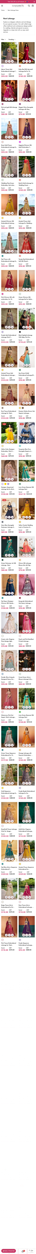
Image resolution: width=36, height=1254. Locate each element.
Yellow (3, 446)
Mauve (3, 66)
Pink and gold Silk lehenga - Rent (9, 108)
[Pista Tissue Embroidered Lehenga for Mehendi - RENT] (9, 1002)
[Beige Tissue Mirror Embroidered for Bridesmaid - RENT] (9, 889)
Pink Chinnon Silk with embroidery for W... (7, 298)
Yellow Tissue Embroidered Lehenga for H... (27, 1020)
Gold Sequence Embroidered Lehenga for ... (9, 792)
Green (3, 180)
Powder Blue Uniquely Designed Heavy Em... (8, 678)
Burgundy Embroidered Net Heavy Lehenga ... (26, 602)
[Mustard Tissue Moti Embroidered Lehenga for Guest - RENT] (9, 357)
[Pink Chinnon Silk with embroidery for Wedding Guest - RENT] (9, 281)
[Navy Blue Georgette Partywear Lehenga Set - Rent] (9, 509)
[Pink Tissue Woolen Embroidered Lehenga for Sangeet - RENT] (27, 964)
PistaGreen (3, 1016)
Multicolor (20, 826)
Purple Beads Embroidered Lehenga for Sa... (27, 792)
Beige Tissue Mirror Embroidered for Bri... (7, 906)
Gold (5, 484)
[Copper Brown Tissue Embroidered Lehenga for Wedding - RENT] (27, 1040)
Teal (3, 256)
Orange (20, 560)
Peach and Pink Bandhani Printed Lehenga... (26, 640)
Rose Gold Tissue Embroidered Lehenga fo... (9, 146)
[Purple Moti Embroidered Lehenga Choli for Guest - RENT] (9, 319)
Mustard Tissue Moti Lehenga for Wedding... (26, 222)
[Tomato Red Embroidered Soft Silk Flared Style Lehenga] (27, 243)
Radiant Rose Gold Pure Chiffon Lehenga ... (8, 1210)
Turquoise (20, 446)
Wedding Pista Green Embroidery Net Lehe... (8, 184)
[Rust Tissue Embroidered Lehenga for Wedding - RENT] (9, 395)
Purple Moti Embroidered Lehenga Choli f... (8, 336)
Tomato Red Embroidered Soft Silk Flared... (26, 260)
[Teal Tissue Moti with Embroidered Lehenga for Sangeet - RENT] (9, 1040)
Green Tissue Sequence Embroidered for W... (8, 754)
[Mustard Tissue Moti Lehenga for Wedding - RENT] (27, 205)
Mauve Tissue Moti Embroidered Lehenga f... (9, 70)
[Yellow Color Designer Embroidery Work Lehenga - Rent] (9, 433)
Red (20, 66)
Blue (3, 674)
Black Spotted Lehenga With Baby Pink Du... (25, 336)
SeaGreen (20, 370)
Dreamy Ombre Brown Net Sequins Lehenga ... (27, 412)
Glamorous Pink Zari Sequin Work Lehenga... (8, 716)
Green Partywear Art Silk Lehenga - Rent (8, 564)
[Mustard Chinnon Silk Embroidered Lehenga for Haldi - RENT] (9, 205)
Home (3, 10)
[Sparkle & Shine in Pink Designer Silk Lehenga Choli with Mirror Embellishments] (27, 1230)
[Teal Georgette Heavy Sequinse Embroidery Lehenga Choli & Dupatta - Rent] (27, 1116)
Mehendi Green (5, 1168)
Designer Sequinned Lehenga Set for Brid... (8, 488)
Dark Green (3, 560)
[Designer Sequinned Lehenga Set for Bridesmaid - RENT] (9, 471)
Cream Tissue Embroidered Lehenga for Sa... (9, 1096)
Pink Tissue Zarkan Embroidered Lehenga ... (26, 1096)
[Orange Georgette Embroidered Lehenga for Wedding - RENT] (9, 964)
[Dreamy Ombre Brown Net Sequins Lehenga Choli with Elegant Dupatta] (27, 395)
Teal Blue (3, 864)
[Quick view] (12, 61)
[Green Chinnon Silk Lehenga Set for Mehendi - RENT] (27, 281)
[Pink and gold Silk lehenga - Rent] (9, 91)
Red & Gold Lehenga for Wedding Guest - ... (26, 184)
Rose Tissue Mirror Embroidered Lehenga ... (26, 906)
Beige (3, 902)
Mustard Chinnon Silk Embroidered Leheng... (8, 222)
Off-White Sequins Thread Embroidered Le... (26, 1172)
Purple (3, 332)
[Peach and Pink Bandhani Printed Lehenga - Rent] (27, 623)
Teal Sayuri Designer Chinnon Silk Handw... (7, 602)
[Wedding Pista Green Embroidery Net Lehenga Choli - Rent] (9, 167)
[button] (33, 6)
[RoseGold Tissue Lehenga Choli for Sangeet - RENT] (9, 813)
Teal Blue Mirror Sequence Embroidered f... (9, 868)
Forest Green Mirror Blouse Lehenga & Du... (26, 678)
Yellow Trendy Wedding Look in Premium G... (26, 526)
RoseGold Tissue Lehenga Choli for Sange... (9, 830)
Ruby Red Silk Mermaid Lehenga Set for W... (26, 70)
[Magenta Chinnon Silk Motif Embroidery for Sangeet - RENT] (27, 129)
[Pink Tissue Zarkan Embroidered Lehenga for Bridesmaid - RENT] (27, 1078)
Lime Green (20, 712)
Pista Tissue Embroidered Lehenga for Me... (8, 1020)
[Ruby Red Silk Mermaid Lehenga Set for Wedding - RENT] (27, 53)
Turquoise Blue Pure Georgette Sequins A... (25, 450)
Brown (3, 408)
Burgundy (20, 598)
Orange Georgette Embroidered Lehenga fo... (9, 982)
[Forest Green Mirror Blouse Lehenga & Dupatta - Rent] (27, 661)
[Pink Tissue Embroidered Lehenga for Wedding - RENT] (9, 927)
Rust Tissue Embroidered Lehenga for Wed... (8, 412)
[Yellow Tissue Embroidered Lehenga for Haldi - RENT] (27, 1002)
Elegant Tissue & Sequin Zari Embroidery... (8, 1172)
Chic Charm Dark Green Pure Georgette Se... (26, 1210)
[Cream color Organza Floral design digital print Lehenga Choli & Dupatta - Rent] (9, 623)
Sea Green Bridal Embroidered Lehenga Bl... (27, 374)
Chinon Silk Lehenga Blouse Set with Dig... (25, 564)
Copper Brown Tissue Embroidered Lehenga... (26, 1058)
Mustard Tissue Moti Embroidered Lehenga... (8, 374)
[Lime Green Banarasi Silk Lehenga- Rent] (27, 699)
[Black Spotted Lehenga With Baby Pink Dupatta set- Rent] (27, 319)
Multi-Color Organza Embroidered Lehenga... (26, 830)
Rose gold (3, 142)
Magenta (20, 142)
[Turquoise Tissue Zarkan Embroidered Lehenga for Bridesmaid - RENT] (9, 1116)
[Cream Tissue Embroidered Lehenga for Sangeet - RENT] (9, 1078)
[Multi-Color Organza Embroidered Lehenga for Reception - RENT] (27, 813)
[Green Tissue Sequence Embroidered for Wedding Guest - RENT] (9, 737)
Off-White (20, 1168)
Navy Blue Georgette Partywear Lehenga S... (8, 526)
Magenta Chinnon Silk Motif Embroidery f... (25, 146)
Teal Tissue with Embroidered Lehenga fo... (9, 260)
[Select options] (6, 61)
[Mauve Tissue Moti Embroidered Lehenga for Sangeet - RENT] (9, 53)
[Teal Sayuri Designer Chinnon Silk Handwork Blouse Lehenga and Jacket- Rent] (9, 585)
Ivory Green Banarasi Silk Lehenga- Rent (26, 488)
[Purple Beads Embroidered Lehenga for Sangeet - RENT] (27, 775)
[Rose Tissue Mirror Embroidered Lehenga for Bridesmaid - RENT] (27, 889)
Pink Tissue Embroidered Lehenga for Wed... (8, 944)
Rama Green (3, 750)
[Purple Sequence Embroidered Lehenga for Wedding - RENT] (27, 927)
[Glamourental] (18, 5)
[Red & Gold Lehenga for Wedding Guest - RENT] (27, 167)
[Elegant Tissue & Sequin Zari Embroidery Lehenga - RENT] (9, 1154)
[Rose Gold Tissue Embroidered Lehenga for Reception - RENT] (9, 129)
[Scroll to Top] (32, 1242)
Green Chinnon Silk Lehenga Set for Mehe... (26, 298)
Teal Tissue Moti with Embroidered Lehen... (7, 1058)
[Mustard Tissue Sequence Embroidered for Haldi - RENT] (27, 851)
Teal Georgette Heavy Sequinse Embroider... (25, 1134)
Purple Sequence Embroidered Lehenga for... (25, 944)
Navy (3, 522)
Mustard (3, 218)
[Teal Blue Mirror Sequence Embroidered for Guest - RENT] (9, 851)
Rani (3, 294)
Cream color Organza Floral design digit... (7, 640)
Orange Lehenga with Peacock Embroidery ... (26, 754)
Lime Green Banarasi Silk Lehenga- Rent (26, 716)
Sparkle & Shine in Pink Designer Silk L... (26, 1248)
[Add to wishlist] (9, 61)
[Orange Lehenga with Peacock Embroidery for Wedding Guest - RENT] (27, 737)
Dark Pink (3, 104)
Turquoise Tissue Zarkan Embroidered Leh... (8, 1134)
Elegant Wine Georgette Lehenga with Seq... (26, 108)
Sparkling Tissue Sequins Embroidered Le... (8, 1248)
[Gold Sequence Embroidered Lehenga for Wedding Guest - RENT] (9, 775)
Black (20, 332)
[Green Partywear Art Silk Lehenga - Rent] (9, 547)
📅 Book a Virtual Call (8, 1251)
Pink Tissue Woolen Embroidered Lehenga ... (26, 982)
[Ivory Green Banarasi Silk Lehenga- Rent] (27, 471)
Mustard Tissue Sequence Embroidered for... (26, 868)
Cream (3, 636)
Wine (20, 104)
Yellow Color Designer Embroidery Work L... (7, 450)
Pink (20, 636)
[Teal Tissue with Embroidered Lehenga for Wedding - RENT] (9, 243)
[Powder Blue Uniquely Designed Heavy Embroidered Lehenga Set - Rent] (9, 661)
